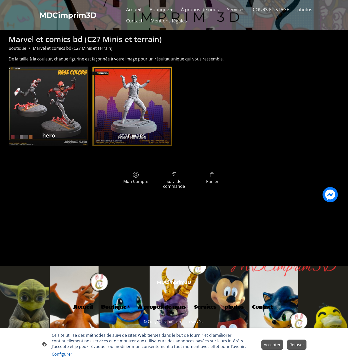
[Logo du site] (174, 290)
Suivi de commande (174, 184)
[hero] (48, 96)
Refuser (296, 344)
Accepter (272, 344)
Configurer (62, 354)
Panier (212, 181)
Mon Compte (135, 181)
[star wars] (132, 96)
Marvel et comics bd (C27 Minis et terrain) (72, 48)
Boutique (17, 48)
